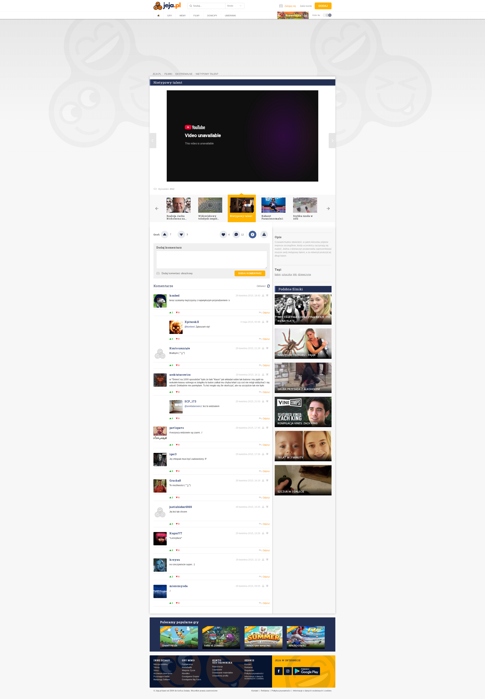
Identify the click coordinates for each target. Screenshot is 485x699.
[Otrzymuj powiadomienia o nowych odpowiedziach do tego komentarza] (268, 321)
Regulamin (249, 670)
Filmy (196, 15)
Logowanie (217, 670)
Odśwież (261, 286)
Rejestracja (217, 667)
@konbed (190, 326)
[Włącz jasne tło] (324, 15)
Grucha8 (175, 480)
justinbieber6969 (180, 507)
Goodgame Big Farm (191, 680)
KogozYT (175, 533)
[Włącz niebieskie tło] (330, 15)
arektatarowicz (180, 374)
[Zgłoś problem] (264, 234)
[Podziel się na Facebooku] (252, 234)
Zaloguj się (290, 6)
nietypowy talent (207, 74)
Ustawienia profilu (220, 676)
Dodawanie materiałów (222, 673)
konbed (174, 295)
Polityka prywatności (253, 673)
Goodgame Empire (190, 676)
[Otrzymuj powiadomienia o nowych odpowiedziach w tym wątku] (268, 295)
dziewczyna (304, 274)
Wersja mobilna (160, 664)
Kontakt (247, 664)
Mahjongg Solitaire (161, 680)
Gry (169, 15)
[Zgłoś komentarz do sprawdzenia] (264, 295)
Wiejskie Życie (188, 670)
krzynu (174, 559)
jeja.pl (157, 74)
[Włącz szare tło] (327, 15)
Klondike (186, 673)
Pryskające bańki (161, 676)
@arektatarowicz (193, 406)
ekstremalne (183, 74)
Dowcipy (212, 15)
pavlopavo (176, 428)
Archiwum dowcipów (162, 673)
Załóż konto (306, 6)
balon (278, 274)
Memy (183, 15)
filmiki (168, 74)
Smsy (156, 670)
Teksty (156, 667)
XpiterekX (192, 322)
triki (295, 274)
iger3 (172, 454)
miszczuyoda (178, 586)
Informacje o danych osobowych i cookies (254, 677)
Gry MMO (188, 660)
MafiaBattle (187, 667)
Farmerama (187, 664)
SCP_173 (190, 401)
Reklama (248, 667)
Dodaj (323, 5)
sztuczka (287, 274)
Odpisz (266, 312)
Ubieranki (230, 15)
